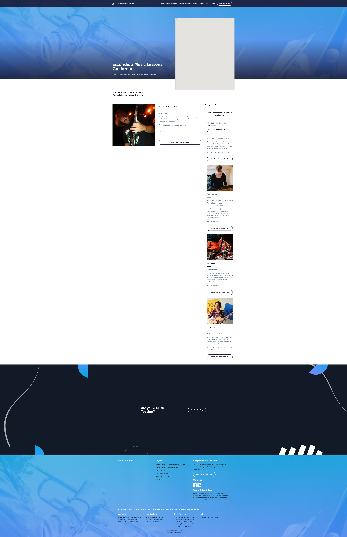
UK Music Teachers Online (209, 517)
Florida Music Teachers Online (183, 522)
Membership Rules (162, 473)
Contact (201, 3)
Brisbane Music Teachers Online (128, 522)
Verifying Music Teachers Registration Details (170, 465)
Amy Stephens (212, 194)
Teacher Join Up (224, 3)
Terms (158, 479)
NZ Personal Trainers (152, 522)
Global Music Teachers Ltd (174, 532)
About (195, 3)
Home (114, 74)
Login (213, 3)
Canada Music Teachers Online (184, 517)
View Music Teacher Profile (180, 142)
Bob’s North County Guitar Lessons (171, 107)
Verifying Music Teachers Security (167, 467)
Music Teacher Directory (169, 3)
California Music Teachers (125, 3)
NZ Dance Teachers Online (154, 519)
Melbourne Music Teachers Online (129, 517)
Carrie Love (211, 327)
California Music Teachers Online (184, 519)
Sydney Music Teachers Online (128, 519)
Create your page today (204, 474)
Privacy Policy (160, 470)
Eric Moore (211, 263)
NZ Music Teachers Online (154, 517)
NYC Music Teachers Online (183, 526)
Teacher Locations (185, 3)
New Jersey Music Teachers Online (185, 524)
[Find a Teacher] (207, 3)
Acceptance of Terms (163, 476)
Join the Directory (197, 410)
